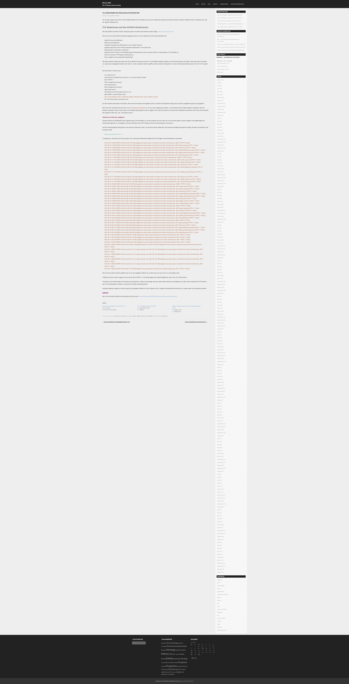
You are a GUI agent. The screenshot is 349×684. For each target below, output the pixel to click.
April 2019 (219, 340)
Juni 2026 (219, 85)
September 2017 (221, 397)
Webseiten (219, 61)
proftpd (150, 316)
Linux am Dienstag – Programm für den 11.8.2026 (229, 26)
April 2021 (219, 269)
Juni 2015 (219, 477)
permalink (164, 316)
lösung (162, 662)
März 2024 (220, 166)
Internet (219, 600)
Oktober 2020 (220, 287)
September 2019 (221, 326)
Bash (166, 643)
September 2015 (221, 468)
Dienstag (170, 649)
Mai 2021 (219, 266)
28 (191, 654)
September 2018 (221, 361)
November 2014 (221, 498)
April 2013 (219, 551)
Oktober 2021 (220, 252)
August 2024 (220, 151)
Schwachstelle (164, 669)
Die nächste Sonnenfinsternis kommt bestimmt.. (229, 21)
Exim (146, 316)
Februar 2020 (220, 311)
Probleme (163, 666)
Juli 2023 (219, 189)
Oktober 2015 (220, 465)
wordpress (171, 674)
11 (206, 648)
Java (209, 4)
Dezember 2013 (221, 530)
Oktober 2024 (220, 145)
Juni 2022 (219, 228)
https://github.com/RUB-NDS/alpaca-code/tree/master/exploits (158, 296)
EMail (176, 650)
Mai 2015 (219, 480)
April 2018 (219, 376)
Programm (171, 665)
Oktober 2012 (220, 569)
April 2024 (219, 163)
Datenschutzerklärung (237, 4)
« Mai (192, 658)
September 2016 (221, 432)
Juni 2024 (219, 157)
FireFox (171, 654)
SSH (180, 669)
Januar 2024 (220, 171)
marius (117, 15)
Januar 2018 (220, 385)
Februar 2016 (220, 453)
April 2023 (219, 198)
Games (177, 654)
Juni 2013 (219, 545)
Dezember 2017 (221, 388)
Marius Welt (106, 3)
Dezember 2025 (221, 103)
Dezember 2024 (221, 139)
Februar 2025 (220, 133)
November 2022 (221, 213)
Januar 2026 (220, 100)
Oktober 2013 (220, 536)
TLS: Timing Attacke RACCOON (146, 306)
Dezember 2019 (221, 317)
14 (191, 650)
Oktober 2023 (220, 180)
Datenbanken (220, 591)
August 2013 (220, 539)
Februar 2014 (220, 524)
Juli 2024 (219, 154)
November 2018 (221, 355)
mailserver (167, 662)
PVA (218, 615)
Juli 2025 (219, 118)
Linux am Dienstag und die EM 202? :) (113, 306)
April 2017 (219, 412)
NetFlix (172, 662)
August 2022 (220, 222)
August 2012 (220, 572)
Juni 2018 (219, 370)
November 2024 (221, 142)
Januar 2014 (220, 527)
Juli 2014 (219, 510)
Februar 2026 (220, 97)
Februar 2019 (220, 346)
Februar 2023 (220, 204)
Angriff (138, 316)
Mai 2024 (219, 160)
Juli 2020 (219, 296)
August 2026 (220, 80)
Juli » (195, 658)
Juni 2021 (219, 263)
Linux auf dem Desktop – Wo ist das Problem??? (234, 44)
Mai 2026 (219, 88)
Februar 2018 (220, 382)
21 (191, 652)
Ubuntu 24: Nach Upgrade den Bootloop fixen (233, 50)
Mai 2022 (219, 231)
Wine (167, 674)
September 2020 (221, 290)
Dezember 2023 (221, 174)
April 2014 (219, 518)
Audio (218, 582)
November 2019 (221, 320)
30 (199, 654)
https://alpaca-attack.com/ (166, 31)
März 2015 (220, 486)
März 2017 (220, 415)
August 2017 (220, 400)
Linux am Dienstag (221, 609)
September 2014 (221, 504)
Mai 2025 (219, 124)
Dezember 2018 (221, 352)
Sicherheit (171, 669)
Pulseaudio (180, 666)
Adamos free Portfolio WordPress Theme (168, 681)
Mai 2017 (219, 409)
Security (215, 4)
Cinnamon (163, 646)
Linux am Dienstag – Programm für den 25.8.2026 (229, 15)
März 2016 (220, 450)
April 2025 (219, 127)
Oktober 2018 (220, 358)
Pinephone (219, 612)
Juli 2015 (219, 474)
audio (162, 643)
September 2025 (221, 112)
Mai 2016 (219, 444)
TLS (153, 316)
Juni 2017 (219, 406)
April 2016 (219, 447)
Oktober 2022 (220, 216)
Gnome (181, 654)
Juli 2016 (219, 438)
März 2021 (220, 272)
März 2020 (220, 308)
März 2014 (220, 521)
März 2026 (220, 94)
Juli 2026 (219, 82)
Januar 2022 (220, 243)
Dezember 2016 (221, 423)
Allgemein (219, 579)
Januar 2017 (220, 421)
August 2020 (220, 293)
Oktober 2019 (220, 323)
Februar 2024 (220, 168)
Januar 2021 (220, 278)
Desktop (163, 650)
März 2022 (220, 237)
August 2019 (220, 329)
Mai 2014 (219, 515)
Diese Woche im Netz (222, 594)
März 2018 (220, 379)
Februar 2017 (220, 418)
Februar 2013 (220, 557)
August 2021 (220, 257)
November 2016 (221, 426)
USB (182, 672)
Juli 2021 (219, 260)
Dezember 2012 (221, 563)
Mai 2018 (219, 373)
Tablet (218, 624)
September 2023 (221, 183)
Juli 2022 (219, 225)
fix (174, 654)
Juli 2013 (219, 542)
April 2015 (219, 483)
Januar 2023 (220, 207)
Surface (183, 669)
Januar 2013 (220, 560)
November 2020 (221, 284)
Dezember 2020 (221, 281)
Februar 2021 (220, 275)
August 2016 (220, 435)
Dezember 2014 (221, 495)
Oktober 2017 (220, 394)
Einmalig (229, 61)
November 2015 (221, 462)
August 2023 (220, 186)
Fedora (203, 4)
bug (178, 643)
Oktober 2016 (220, 429)
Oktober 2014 (220, 501)
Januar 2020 (220, 314)
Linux (197, 4)
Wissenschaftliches (222, 630)
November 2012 (221, 566)
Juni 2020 (219, 299)
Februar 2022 (220, 240)
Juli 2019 (219, 332)
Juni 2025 (219, 121)
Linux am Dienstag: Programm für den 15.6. (116, 322)
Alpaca (134, 316)
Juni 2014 (219, 512)
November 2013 (221, 533)
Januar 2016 (220, 456)
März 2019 (220, 343)
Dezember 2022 (221, 210)
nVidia (176, 662)
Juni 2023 (219, 192)
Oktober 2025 (220, 109)
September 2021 (221, 255)
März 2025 (220, 130)
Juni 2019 (219, 335)
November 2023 (221, 177)
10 (202, 648)
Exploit (183, 650)
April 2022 (219, 234)
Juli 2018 (219, 367)
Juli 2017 (219, 403)
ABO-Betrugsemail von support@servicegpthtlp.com (230, 23)
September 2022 (221, 219)
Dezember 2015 (221, 459)
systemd (163, 672)
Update (178, 672)
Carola (181, 643)
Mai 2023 (219, 195)
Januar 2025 (220, 136)
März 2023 (220, 201)
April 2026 (219, 91)
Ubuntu (174, 672)
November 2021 (221, 249)
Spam (177, 669)
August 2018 (220, 364)
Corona (219, 588)
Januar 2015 (220, 492)
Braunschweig (224, 4)
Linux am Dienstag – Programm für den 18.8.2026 (229, 18)
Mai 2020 (219, 302)
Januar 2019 (220, 349)
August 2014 (220, 507)
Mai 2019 (219, 337)
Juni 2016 (219, 441)
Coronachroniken (180, 646)
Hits (225, 61)
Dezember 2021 (221, 246)
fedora (164, 653)
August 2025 (220, 115)
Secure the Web (221, 618)
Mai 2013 (219, 548)
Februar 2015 (220, 489)
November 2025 (221, 106)
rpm (186, 666)
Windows (219, 627)
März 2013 (220, 554)
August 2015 (220, 471)
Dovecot (143, 316)
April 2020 (219, 305)
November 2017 (221, 391)
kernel (163, 659)
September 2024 (221, 148)
